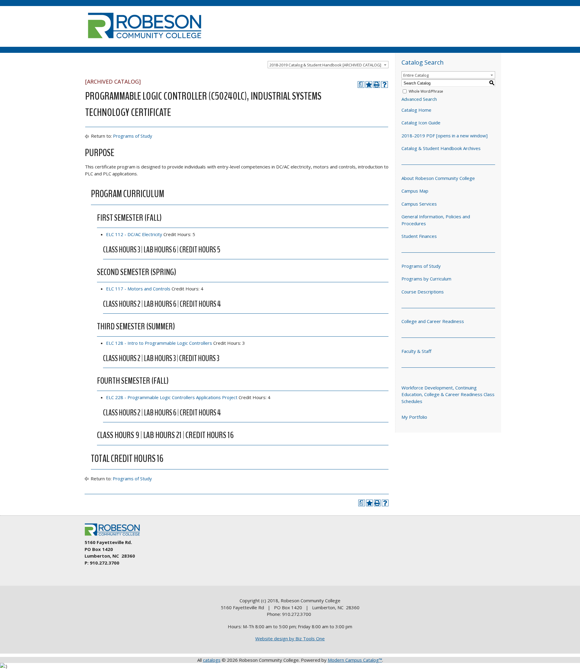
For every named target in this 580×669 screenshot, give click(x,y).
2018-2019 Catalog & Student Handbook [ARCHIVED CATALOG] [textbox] (325, 65)
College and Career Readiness (432, 321)
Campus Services (419, 204)
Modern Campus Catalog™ (355, 660)
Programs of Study (132, 136)
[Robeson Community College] (144, 41)
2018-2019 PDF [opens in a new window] (444, 136)
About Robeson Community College (438, 178)
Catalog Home (416, 110)
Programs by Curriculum (426, 279)
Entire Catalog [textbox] (416, 75)
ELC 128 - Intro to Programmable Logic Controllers (159, 343)
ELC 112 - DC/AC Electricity (134, 234)
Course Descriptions (422, 292)
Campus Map (414, 191)
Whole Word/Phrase (426, 91)
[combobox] (328, 64)
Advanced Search (419, 99)
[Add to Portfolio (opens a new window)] (369, 84)
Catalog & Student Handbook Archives (441, 148)
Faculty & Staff (416, 351)
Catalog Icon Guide (420, 123)
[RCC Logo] (115, 536)
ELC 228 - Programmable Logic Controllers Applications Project (171, 397)
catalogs (212, 660)
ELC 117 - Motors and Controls (138, 289)
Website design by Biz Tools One (290, 638)
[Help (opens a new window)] (384, 84)
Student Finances (419, 236)
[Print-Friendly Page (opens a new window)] (376, 84)
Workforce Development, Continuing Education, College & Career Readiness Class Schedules (448, 394)
